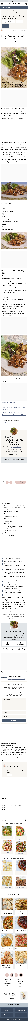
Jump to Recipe (8, 22)
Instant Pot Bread (7, 949)
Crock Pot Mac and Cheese (7, 966)
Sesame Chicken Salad (7, 838)
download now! (13, 1)
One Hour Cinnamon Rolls (7, 912)
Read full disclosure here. (17, 616)
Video (19, 22)
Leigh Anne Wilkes (16, 447)
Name (5, 712)
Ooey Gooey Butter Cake (7, 873)
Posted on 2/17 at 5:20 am (7, 745)
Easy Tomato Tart (21, 949)
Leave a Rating (20, 644)
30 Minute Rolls (7, 887)
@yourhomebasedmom (10, 638)
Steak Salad (20, 853)
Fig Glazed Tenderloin (9, 402)
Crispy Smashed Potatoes (21, 912)
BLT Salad (7, 852)
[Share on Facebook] (7, 482)
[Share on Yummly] (18, 649)
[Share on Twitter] (7, 649)
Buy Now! (10, 998)
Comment (6, 699)
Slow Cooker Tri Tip (20, 887)
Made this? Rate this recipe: (14, 692)
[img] (7, 975)
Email (5, 716)
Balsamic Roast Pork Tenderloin (12, 412)
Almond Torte (21, 965)
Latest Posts (9, 11)
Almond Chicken (7, 930)
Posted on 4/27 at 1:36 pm (13, 766)
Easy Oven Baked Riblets (21, 873)
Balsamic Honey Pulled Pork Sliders (14, 415)
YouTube (5, 423)
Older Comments (8, 813)
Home (3, 11)
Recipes (16, 11)
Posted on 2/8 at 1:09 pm (7, 799)
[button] (2, 4)
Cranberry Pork (7, 405)
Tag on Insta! (7, 644)
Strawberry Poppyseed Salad (21, 838)
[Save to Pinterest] (10, 482)
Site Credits (21, 1019)
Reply (3, 760)
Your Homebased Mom (14, 4)
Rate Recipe (21, 482)
